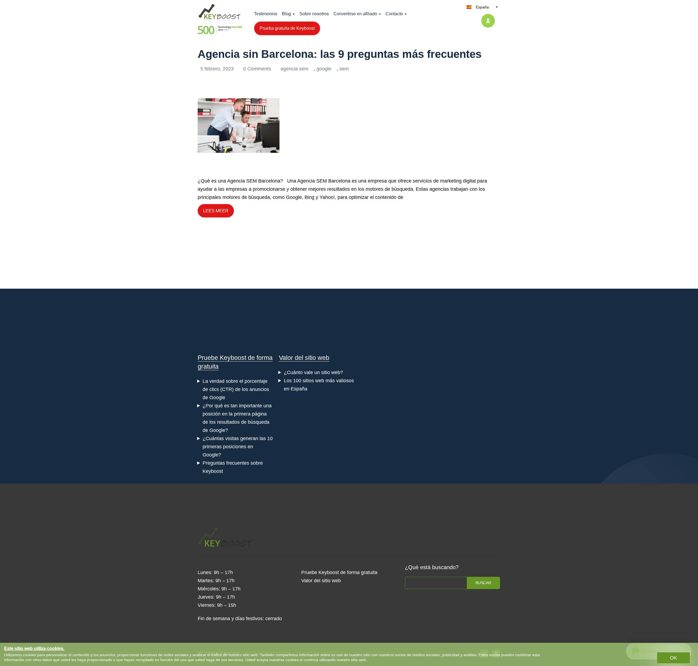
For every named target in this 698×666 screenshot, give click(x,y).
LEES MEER (215, 210)
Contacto (394, 13)
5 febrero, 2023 (217, 68)
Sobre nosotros (314, 13)
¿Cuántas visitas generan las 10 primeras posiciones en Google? (238, 447)
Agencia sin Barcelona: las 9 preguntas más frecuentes (340, 54)
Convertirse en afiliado (355, 13)
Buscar (483, 583)
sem (344, 68)
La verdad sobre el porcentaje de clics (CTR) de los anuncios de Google (236, 389)
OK (673, 658)
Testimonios (265, 13)
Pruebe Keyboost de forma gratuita (339, 572)
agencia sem (294, 68)
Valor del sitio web (304, 357)
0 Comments (257, 68)
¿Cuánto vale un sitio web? (313, 372)
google (324, 68)
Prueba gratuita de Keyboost (287, 28)
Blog (286, 13)
